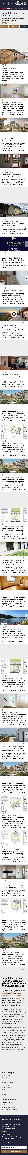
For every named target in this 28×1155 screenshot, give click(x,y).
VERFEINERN (24, 26)
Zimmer (18, 993)
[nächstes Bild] (26, 56)
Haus (12, 993)
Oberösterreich (8, 1082)
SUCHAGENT (5, 26)
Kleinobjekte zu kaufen (10, 1105)
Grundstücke (19, 995)
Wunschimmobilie (7, 1046)
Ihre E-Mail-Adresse (5, 1144)
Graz (7, 1004)
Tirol (5, 1089)
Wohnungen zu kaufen (10, 1107)
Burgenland (7, 1075)
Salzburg (6, 1085)
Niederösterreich (9, 1080)
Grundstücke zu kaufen (10, 1109)
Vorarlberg (7, 1092)
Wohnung (5, 993)
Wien (5, 1094)
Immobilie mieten (20, 1027)
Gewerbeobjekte (7, 995)
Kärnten (6, 1077)
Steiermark (7, 1087)
